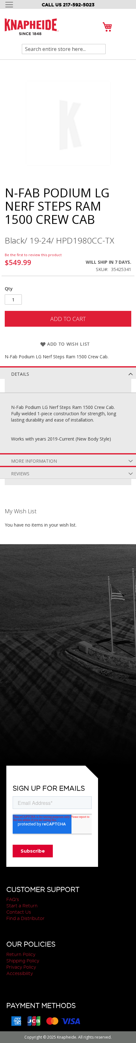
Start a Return (22, 905)
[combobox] (64, 49)
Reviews (20, 474)
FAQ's (12, 899)
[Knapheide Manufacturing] (32, 30)
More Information (34, 461)
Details (20, 374)
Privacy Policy (21, 967)
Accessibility (19, 973)
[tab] (68, 372)
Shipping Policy (22, 960)
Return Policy (20, 954)
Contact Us (18, 912)
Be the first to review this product (33, 254)
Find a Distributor (25, 918)
